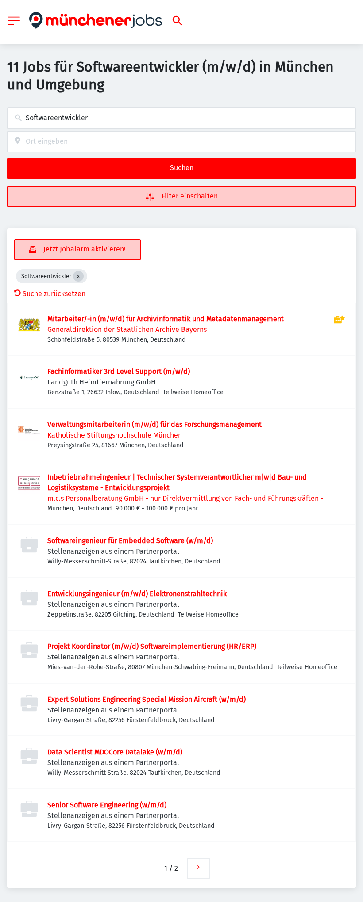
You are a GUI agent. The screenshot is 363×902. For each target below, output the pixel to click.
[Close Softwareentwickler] (78, 276)
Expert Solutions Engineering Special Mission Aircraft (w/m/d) (146, 699)
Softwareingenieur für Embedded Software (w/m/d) (130, 541)
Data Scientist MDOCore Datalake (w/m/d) (114, 752)
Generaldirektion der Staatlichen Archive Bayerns (127, 329)
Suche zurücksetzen (54, 293)
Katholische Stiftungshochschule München (114, 435)
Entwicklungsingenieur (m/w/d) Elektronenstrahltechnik (137, 594)
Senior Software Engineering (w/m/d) (106, 805)
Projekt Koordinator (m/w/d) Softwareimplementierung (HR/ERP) (151, 646)
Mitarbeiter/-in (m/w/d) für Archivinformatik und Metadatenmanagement (165, 319)
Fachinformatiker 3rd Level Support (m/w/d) (118, 371)
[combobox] (181, 118)
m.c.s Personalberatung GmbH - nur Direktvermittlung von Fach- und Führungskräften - (185, 498)
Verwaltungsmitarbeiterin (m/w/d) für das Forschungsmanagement (154, 424)
